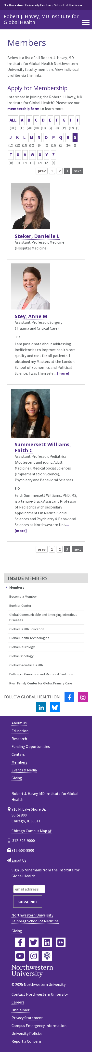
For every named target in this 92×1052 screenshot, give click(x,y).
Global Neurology (22, 647)
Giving (17, 777)
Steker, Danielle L (37, 236)
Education (20, 730)
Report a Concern (26, 1041)
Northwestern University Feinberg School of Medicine (43, 5)
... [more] (61, 373)
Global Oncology (21, 656)
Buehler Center (20, 605)
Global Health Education (26, 629)
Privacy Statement (27, 1017)
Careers (18, 1002)
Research (19, 738)
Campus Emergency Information (39, 1025)
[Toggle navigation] (86, 23)
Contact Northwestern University (40, 994)
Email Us (19, 860)
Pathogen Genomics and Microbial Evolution (41, 674)
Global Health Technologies (29, 638)
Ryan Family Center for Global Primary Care (40, 683)
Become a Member (23, 596)
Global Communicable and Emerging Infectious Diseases (43, 617)
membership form (23, 108)
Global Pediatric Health (26, 665)
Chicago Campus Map (29, 830)
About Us (19, 722)
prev (42, 170)
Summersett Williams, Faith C (43, 447)
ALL (13, 120)
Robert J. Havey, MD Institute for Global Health (41, 19)
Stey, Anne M (31, 316)
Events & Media (24, 769)
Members (19, 762)
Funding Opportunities (31, 746)
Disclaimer (20, 1009)
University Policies (27, 1033)
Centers (18, 754)
